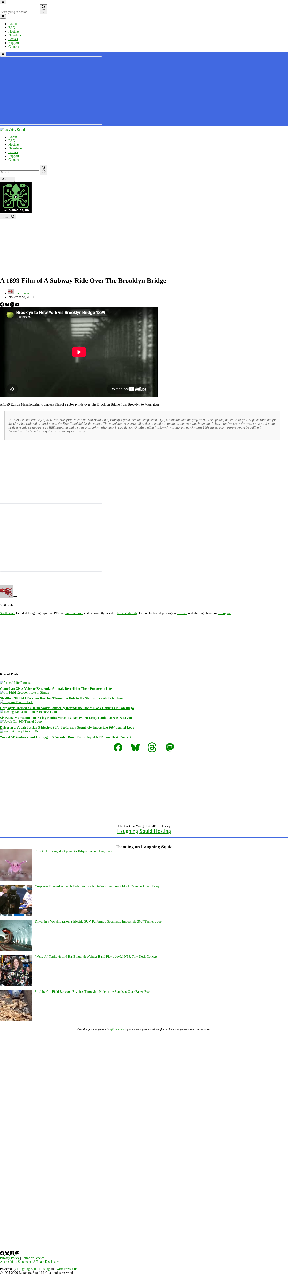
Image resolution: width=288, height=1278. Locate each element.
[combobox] (19, 172)
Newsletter (15, 148)
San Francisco (74, 613)
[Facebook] (2, 305)
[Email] (17, 305)
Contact (13, 159)
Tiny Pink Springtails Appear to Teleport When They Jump (74, 851)
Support (13, 156)
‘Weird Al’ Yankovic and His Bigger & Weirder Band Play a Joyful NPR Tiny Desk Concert (65, 737)
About (12, 137)
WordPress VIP (66, 1269)
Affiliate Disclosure (46, 1261)
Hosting (13, 144)
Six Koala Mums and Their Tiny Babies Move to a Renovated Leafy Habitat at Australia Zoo (66, 718)
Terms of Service (33, 1258)
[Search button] (43, 170)
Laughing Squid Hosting (144, 831)
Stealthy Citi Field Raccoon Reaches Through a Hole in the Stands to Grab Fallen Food (62, 698)
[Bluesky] (7, 305)
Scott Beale (7, 613)
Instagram (224, 613)
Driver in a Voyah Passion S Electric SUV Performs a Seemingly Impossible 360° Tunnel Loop (67, 727)
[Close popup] (3, 54)
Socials (13, 152)
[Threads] (12, 305)
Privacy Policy (9, 1258)
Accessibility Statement (15, 1261)
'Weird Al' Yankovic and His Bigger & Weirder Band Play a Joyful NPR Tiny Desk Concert (96, 956)
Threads (182, 613)
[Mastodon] (17, 1254)
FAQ (11, 140)
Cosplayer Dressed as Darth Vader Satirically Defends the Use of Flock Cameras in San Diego (67, 708)
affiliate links (117, 1029)
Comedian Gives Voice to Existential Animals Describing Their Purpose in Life (56, 688)
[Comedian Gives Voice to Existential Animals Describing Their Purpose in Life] (15, 682)
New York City (127, 613)
